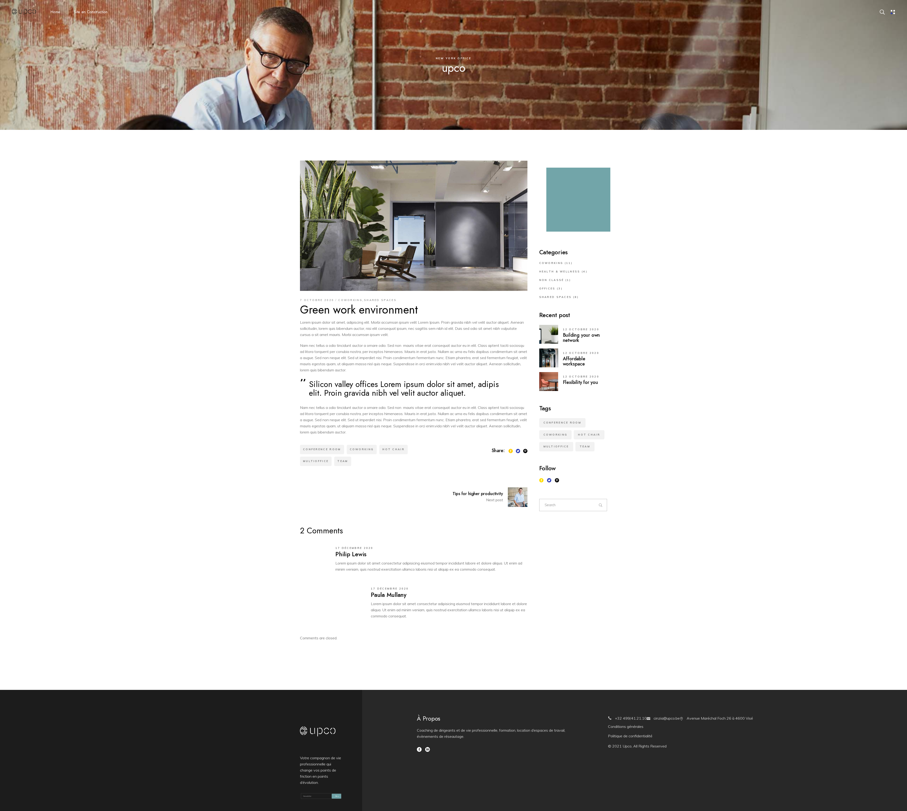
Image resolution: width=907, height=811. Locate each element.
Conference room (322, 449)
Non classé (551, 280)
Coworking (350, 300)
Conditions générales (625, 726)
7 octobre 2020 (317, 300)
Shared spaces (380, 300)
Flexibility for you (580, 382)
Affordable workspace (574, 361)
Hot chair (393, 449)
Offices (547, 288)
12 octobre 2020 (581, 329)
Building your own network (581, 338)
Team (342, 461)
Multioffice (316, 461)
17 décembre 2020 (354, 548)
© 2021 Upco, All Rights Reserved (637, 746)
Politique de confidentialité (630, 736)
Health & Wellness (559, 271)
